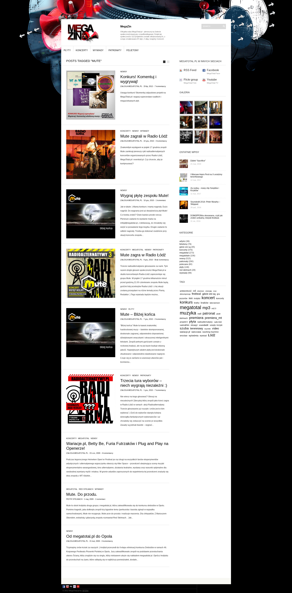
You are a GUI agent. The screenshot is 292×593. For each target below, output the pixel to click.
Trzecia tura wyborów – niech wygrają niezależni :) (143, 383)
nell (199, 313)
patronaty (114, 50)
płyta (192, 321)
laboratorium (215, 303)
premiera (196, 318)
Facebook (213, 70)
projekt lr (184, 322)
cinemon (200, 291)
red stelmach (86, 489)
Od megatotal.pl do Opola (89, 536)
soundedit (203, 325)
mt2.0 (214, 308)
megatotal (137, 250)
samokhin (184, 325)
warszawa (196, 332)
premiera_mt (213, 318)
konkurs (186, 302)
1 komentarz (161, 200)
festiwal (196, 293)
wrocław (183, 335)
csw (214, 291)
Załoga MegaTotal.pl (131, 86)
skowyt (194, 325)
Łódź (211, 335)
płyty (67, 50)
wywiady (98, 50)
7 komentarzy (160, 86)
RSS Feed (190, 70)
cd (194, 290)
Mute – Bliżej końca (137, 314)
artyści (182, 241)
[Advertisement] (146, 581)
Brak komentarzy (162, 260)
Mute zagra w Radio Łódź (143, 255)
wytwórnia (193, 335)
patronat (209, 313)
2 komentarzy (160, 319)
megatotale (184, 255)
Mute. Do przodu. (81, 494)
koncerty (82, 50)
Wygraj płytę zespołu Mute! (144, 195)
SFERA (85, 591)
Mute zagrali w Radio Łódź (143, 136)
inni (190, 298)
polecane (183, 264)
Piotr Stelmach (74, 499)
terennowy (196, 328)
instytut (197, 298)
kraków (204, 302)
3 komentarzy (107, 541)
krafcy (196, 303)
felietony (132, 50)
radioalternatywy (205, 322)
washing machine (210, 332)
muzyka (188, 313)
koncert (208, 297)
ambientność (186, 291)
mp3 (206, 307)
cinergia (208, 291)
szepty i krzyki (216, 325)
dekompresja (185, 294)
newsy (123, 72)
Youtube (212, 79)
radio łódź (218, 322)
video (215, 328)
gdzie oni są (185, 247)
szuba (184, 328)
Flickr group (191, 79)
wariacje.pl (185, 332)
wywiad (203, 335)
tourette (207, 329)
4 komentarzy (161, 141)
